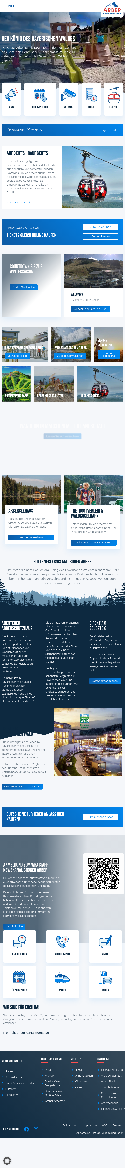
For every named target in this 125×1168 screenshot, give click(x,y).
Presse (117, 1125)
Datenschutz (70, 1125)
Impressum (90, 1125)
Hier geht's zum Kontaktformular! (26, 1032)
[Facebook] (26, 1129)
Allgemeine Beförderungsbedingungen (99, 1132)
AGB (104, 1125)
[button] (5, 6)
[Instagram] (36, 1129)
